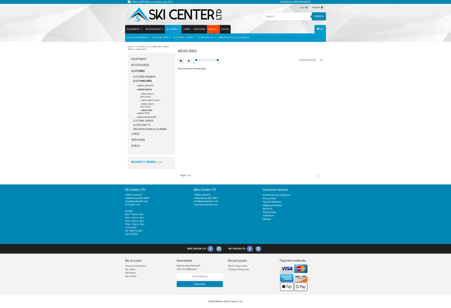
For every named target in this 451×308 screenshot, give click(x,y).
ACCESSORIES (153, 29)
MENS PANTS (145, 89)
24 (321, 60)
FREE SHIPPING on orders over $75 (151, 2)
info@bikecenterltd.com (206, 201)
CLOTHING (172, 29)
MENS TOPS (144, 113)
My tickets (130, 272)
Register (317, 7)
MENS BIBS (141, 49)
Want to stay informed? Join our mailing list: (188, 267)
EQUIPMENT (133, 29)
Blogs (225, 29)
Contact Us (268, 215)
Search (319, 16)
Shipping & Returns (272, 205)
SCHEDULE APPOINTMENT (295, 2)
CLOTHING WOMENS (137, 37)
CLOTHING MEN (160, 37)
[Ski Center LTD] (174, 14)
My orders (130, 269)
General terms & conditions (276, 195)
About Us (267, 208)
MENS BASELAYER (147, 117)
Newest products (307, 60)
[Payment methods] (294, 277)
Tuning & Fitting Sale (238, 269)
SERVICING (199, 29)
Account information (135, 266)
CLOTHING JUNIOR (183, 37)
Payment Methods (272, 201)
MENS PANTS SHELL (151, 100)
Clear (159, 162)
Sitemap (267, 219)
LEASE (186, 29)
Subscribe (199, 284)
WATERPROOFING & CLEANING (234, 37)
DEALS (212, 29)
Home (131, 47)
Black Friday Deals (237, 266)
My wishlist (131, 276)
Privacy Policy (269, 198)
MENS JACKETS (146, 85)
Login (302, 7)
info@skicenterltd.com (136, 201)
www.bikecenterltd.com (206, 204)
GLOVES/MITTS (206, 37)
